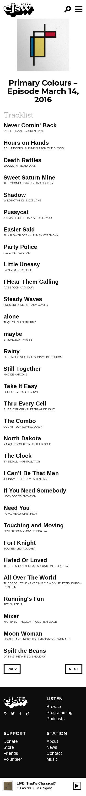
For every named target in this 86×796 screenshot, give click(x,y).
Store (9, 747)
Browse (54, 706)
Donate (11, 741)
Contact (54, 753)
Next (74, 669)
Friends (11, 753)
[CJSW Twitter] (13, 713)
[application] (77, 786)
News (52, 747)
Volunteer (13, 759)
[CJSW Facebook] (20, 713)
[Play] (77, 786)
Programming (59, 712)
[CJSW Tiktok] (28, 713)
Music (52, 759)
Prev (12, 669)
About (52, 741)
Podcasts (55, 718)
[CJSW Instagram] (5, 713)
